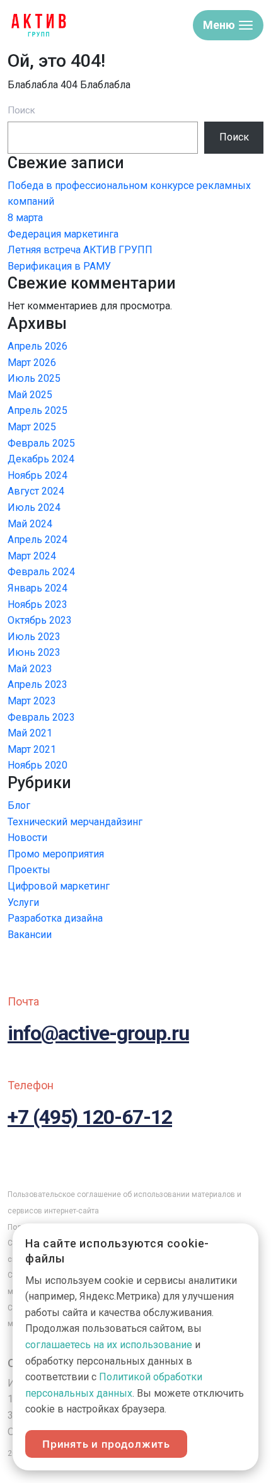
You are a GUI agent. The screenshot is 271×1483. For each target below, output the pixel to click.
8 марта (25, 218)
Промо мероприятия (56, 854)
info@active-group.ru (98, 1033)
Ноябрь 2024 (37, 475)
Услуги (23, 902)
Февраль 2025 (41, 443)
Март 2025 (32, 427)
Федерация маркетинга (63, 234)
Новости (27, 838)
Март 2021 (32, 749)
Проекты (29, 870)
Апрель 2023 (37, 684)
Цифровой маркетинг (59, 886)
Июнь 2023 (34, 652)
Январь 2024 (37, 588)
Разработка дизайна (55, 918)
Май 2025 (30, 395)
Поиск (21, 110)
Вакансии (30, 935)
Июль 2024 (34, 507)
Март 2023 (32, 701)
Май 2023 (30, 669)
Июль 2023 (34, 637)
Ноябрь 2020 (37, 765)
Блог (19, 805)
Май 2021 (30, 733)
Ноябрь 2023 (37, 604)
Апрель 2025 (37, 410)
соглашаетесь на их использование (108, 1345)
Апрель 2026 (37, 346)
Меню (219, 24)
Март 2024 (32, 556)
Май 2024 (30, 524)
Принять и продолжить (106, 1444)
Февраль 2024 (41, 572)
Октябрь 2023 (40, 620)
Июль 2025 (34, 378)
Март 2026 (32, 363)
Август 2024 (36, 491)
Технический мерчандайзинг (75, 822)
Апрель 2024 (37, 540)
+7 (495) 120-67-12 (90, 1117)
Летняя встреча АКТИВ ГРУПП (80, 250)
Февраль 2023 (41, 717)
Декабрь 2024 (41, 459)
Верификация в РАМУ (59, 266)
